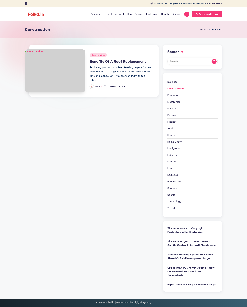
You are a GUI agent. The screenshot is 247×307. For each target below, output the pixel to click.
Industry (172, 155)
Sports (171, 194)
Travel (171, 208)
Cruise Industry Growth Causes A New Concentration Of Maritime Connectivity (191, 271)
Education (173, 95)
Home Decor (174, 141)
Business (172, 81)
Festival (172, 115)
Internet (172, 161)
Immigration (174, 148)
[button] (207, 14)
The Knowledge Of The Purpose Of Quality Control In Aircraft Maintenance (192, 243)
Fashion (172, 108)
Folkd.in (109, 302)
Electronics (173, 101)
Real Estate (174, 181)
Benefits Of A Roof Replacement (118, 61)
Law (169, 168)
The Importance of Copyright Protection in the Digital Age (185, 230)
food (170, 128)
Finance (172, 121)
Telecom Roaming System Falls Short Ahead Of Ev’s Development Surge (190, 256)
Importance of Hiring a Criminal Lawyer (192, 284)
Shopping (173, 188)
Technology (174, 201)
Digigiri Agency (142, 302)
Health (171, 135)
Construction (98, 55)
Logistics (172, 174)
